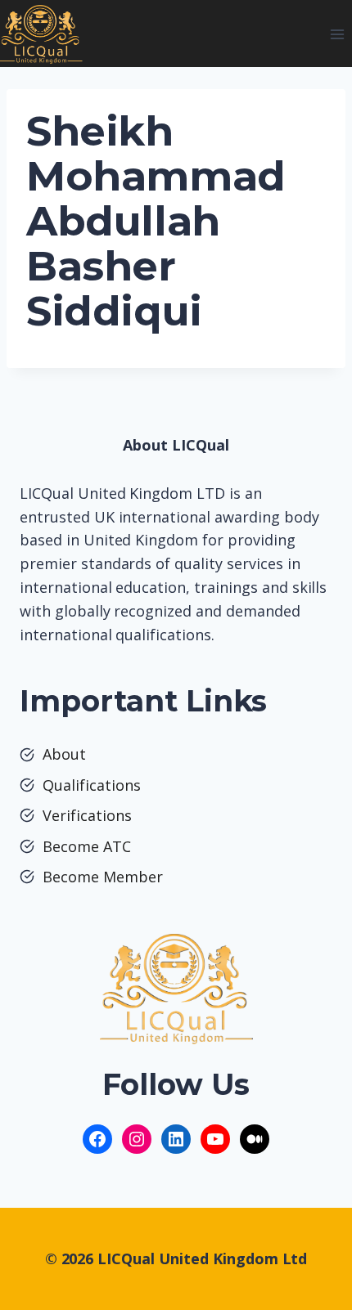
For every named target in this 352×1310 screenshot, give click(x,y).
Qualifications (92, 785)
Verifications (87, 815)
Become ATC (87, 846)
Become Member (103, 876)
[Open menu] (337, 34)
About (64, 754)
